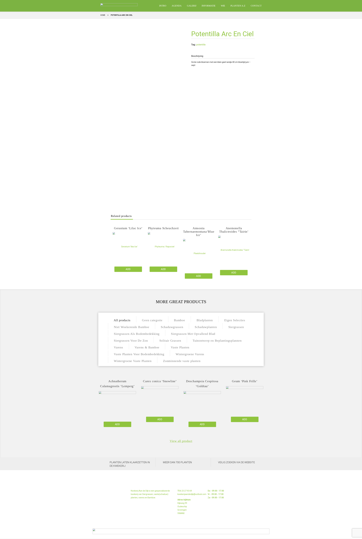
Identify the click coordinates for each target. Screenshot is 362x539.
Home (102, 15)
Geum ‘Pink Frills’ (244, 381)
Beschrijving (197, 56)
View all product (181, 441)
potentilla (200, 44)
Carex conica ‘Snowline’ (160, 381)
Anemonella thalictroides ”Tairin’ (233, 229)
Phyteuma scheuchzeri (163, 228)
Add (128, 269)
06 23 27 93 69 (185, 491)
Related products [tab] (121, 215)
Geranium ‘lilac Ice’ (128, 228)
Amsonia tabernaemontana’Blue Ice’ (198, 231)
